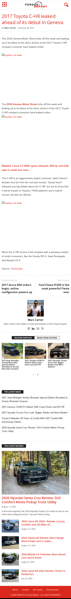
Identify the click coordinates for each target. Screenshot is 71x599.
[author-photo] (35, 308)
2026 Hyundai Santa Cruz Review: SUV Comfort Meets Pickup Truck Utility (33, 429)
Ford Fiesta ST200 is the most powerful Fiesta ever (54, 288)
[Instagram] (29, 329)
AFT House (37, 589)
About (15, 589)
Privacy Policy (52, 589)
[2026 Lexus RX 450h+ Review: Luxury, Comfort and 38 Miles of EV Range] (10, 526)
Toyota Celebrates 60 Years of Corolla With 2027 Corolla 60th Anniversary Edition (32, 420)
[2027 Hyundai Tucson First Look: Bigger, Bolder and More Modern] (58, 351)
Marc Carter (10, 28)
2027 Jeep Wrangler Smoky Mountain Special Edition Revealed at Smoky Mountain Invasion (10, 364)
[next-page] (37, 374)
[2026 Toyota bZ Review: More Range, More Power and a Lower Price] (10, 542)
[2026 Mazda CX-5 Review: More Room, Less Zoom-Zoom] (10, 559)
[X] (42, 329)
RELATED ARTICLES (23, 337)
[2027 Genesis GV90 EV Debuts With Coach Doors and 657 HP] (35, 351)
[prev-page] (33, 374)
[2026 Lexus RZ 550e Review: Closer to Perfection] (10, 575)
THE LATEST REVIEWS (13, 446)
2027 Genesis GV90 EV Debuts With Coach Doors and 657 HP (34, 362)
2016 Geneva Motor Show (22, 104)
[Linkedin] (33, 329)
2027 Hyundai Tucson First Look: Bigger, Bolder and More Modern (57, 363)
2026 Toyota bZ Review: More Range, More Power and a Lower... (42, 539)
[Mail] (38, 329)
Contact (25, 589)
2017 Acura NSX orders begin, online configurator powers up (17, 288)
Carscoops (17, 268)
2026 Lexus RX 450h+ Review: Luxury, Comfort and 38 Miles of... (43, 523)
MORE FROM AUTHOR (47, 337)
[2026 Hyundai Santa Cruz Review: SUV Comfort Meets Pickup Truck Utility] (35, 472)
